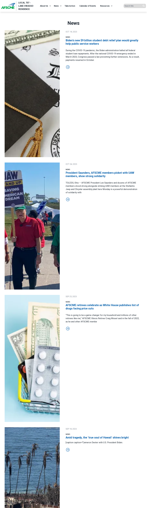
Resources (105, 6)
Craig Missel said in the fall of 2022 (122, 318)
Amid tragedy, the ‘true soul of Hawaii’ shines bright (97, 437)
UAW (107, 186)
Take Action (70, 6)
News (56, 6)
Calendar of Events (87, 6)
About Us (44, 6)
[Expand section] (50, 6)
